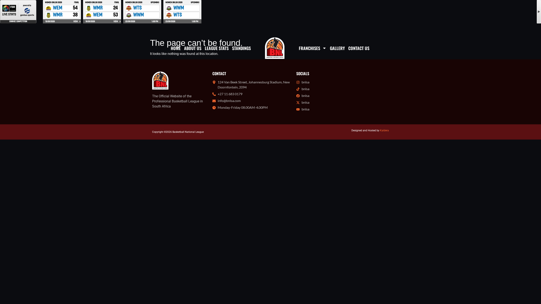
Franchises (309, 48)
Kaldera (384, 130)
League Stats (217, 48)
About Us (192, 48)
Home (176, 48)
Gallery (337, 48)
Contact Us (358, 48)
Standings (241, 48)
